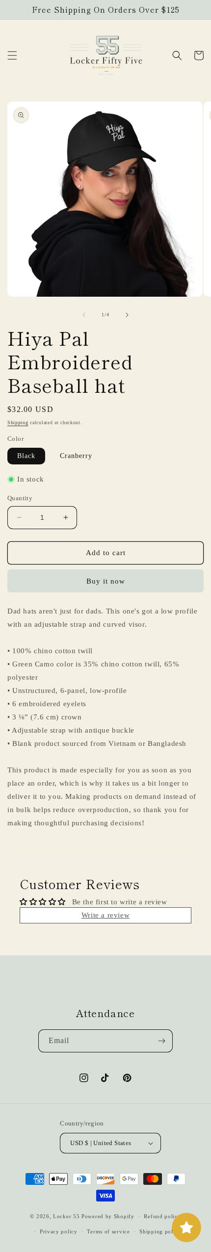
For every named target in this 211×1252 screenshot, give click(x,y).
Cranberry (76, 456)
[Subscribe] (161, 1040)
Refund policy (162, 1216)
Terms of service (108, 1231)
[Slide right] (127, 315)
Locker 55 (66, 1216)
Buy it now (105, 581)
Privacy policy (59, 1231)
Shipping (17, 422)
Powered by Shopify (107, 1216)
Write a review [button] (105, 915)
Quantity (19, 498)
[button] (12, 55)
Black (26, 456)
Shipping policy (160, 1231)
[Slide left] (84, 315)
